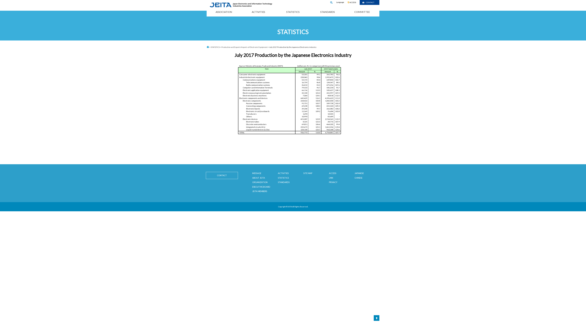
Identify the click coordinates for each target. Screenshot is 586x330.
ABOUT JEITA (258, 178)
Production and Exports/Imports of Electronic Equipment (244, 47)
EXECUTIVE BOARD (261, 187)
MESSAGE (256, 173)
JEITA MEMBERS (259, 191)
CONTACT (370, 2)
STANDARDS (327, 11)
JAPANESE (359, 173)
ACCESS (352, 2)
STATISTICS (293, 11)
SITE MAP (307, 173)
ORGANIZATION (260, 182)
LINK (331, 178)
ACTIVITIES (258, 11)
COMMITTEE (362, 11)
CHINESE (358, 178)
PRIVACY (333, 182)
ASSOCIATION (224, 11)
